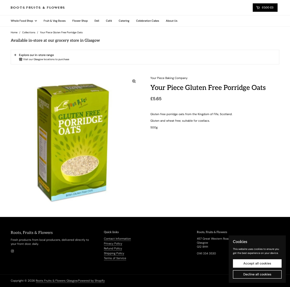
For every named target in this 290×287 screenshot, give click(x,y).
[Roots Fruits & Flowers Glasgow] (37, 7)
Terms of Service (115, 258)
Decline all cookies (257, 274)
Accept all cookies (257, 263)
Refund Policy (113, 248)
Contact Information (117, 238)
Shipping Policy (114, 253)
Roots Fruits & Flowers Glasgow (57, 280)
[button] (145, 57)
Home (14, 32)
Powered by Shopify (91, 280)
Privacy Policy (113, 243)
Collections (28, 32)
